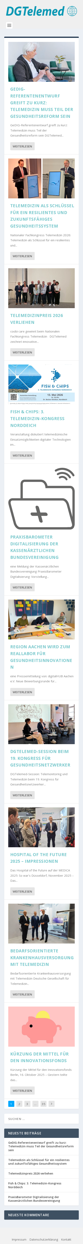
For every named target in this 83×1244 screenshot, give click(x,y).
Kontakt (66, 1239)
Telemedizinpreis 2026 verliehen (30, 1173)
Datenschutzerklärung (43, 1239)
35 (43, 1104)
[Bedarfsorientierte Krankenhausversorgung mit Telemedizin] (41, 924)
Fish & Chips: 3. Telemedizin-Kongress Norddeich (37, 418)
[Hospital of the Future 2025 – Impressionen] (41, 827)
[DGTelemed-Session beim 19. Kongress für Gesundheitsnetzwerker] (41, 724)
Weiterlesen (22, 146)
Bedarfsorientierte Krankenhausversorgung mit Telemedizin (42, 957)
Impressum (19, 1239)
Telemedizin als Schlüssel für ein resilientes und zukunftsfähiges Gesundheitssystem (39, 1161)
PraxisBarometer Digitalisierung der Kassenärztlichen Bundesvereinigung (34, 1199)
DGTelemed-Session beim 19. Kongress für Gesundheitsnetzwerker (40, 758)
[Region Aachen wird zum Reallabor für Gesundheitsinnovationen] (41, 619)
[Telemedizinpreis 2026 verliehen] (41, 288)
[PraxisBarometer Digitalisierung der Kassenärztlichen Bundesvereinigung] (41, 499)
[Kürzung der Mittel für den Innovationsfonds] (41, 1026)
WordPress (72, 1233)
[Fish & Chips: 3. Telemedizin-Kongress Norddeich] (41, 384)
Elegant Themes (33, 1233)
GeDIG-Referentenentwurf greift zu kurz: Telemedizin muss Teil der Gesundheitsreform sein (41, 102)
